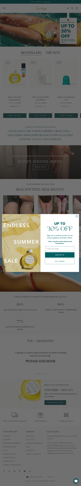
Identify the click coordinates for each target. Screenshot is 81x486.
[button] (76, 481)
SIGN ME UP (59, 255)
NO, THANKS (60, 261)
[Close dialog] (77, 216)
